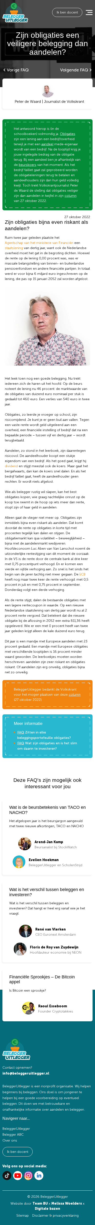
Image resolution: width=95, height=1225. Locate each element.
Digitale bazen (47, 1209)
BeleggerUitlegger (16, 1129)
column (70, 196)
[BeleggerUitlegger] (15, 12)
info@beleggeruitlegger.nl (25, 1073)
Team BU (40, 1203)
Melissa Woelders (66, 1203)
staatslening (14, 248)
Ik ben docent (67, 12)
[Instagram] (28, 1175)
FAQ (20, 732)
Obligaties (67, 134)
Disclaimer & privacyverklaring (55, 1215)
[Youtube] (17, 1175)
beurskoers (27, 165)
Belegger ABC (13, 1134)
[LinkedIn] (38, 1175)
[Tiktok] (6, 1175)
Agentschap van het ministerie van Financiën (39, 243)
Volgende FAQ (74, 70)
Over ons (9, 1140)
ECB (82, 574)
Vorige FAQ (18, 70)
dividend (11, 466)
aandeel (47, 144)
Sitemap (22, 1215)
